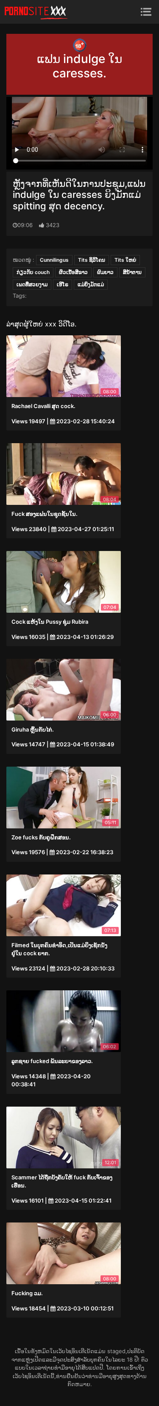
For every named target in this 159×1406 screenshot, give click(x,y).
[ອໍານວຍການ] (36, 12)
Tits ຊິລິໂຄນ (91, 260)
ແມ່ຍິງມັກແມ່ (91, 284)
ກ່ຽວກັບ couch (33, 272)
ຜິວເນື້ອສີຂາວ (73, 272)
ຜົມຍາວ (105, 272)
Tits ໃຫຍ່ (125, 260)
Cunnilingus (54, 260)
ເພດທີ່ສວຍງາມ (32, 284)
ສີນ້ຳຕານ (132, 272)
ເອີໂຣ (62, 284)
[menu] (146, 11)
